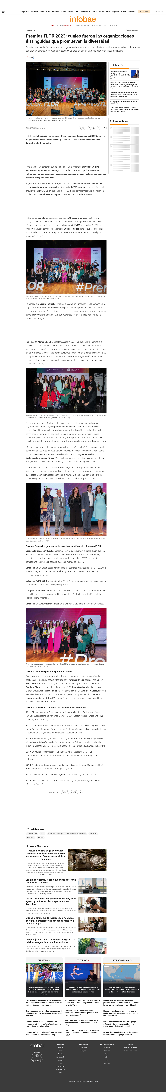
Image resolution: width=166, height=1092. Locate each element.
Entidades (30, 838)
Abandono (87, 26)
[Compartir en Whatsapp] (81, 128)
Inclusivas (93, 834)
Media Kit (107, 1063)
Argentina (34, 12)
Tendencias (30, 30)
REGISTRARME (144, 11)
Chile (115, 26)
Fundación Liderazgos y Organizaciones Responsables (67, 834)
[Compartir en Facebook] (85, 128)
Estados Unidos (45, 12)
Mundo (94, 12)
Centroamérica (85, 12)
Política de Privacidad (130, 1051)
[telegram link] (37, 1060)
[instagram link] (41, 1056)
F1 (82, 26)
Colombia (55, 12)
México (70, 12)
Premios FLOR (32, 834)
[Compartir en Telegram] (98, 128)
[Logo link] (83, 19)
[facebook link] (32, 1056)
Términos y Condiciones (130, 1047)
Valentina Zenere (108, 26)
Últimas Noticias (104, 12)
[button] (4, 12)
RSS (60, 1072)
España (63, 12)
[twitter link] (37, 1056)
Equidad (41, 838)
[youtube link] (32, 1060)
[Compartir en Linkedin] (94, 128)
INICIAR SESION (158, 11)
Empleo (83, 1051)
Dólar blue (64, 26)
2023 (42, 834)
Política (123, 12)
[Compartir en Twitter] (89, 128)
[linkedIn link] (41, 1060)
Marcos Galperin (96, 26)
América (60, 1047)
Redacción (84, 1047)
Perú (76, 12)
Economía (131, 12)
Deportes (115, 12)
